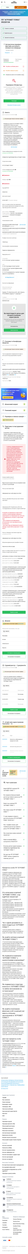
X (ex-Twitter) (5, 1229)
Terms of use (16, 1221)
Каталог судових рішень (8, 1150)
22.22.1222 (4, 739)
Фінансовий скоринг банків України (11, 1139)
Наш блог (4, 1113)
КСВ (3, 1115)
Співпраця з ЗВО (6, 1106)
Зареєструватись (14, 330)
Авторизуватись (14, 326)
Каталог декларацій (7, 1157)
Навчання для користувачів (9, 1111)
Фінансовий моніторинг (8, 1126)
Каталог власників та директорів (11, 1154)
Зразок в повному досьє (14, 653)
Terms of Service (17, 1219)
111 (8, 374)
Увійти (7, 7)
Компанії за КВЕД (7, 1147)
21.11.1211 (4, 750)
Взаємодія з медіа (7, 1104)
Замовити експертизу (9, 37)
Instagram (4, 1227)
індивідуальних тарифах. (14, 14)
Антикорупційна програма (17, 1233)
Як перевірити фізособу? (8, 1167)
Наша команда (6, 1102)
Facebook (4, 1220)
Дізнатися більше (8, 397)
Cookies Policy (16, 1226)
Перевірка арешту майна (9, 1173)
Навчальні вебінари (7, 1109)
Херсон (14, 1065)
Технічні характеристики (17, 1229)
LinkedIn (4, 1222)
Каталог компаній (7, 1145)
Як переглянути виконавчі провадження (13, 1165)
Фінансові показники (7, 1130)
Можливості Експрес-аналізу (14, 105)
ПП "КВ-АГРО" (4, 1088)
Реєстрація (21, 7)
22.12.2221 (4, 746)
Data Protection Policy (18, 1223)
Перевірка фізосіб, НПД (8, 1123)
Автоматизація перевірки (9, 1133)
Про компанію (6, 1099)
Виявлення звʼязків (7, 1135)
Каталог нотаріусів (7, 1159)
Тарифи (4, 1097)
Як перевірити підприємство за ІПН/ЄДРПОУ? (12, 1170)
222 (15, 374)
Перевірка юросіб (7, 1121)
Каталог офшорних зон (8, 1152)
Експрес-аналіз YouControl (9, 1137)
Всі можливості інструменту (14, 656)
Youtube (4, 1225)
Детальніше (23, 224)
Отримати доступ (9, 419)
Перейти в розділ (14, 612)
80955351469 (5, 300)
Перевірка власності (7, 1128)
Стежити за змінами (9, 28)
